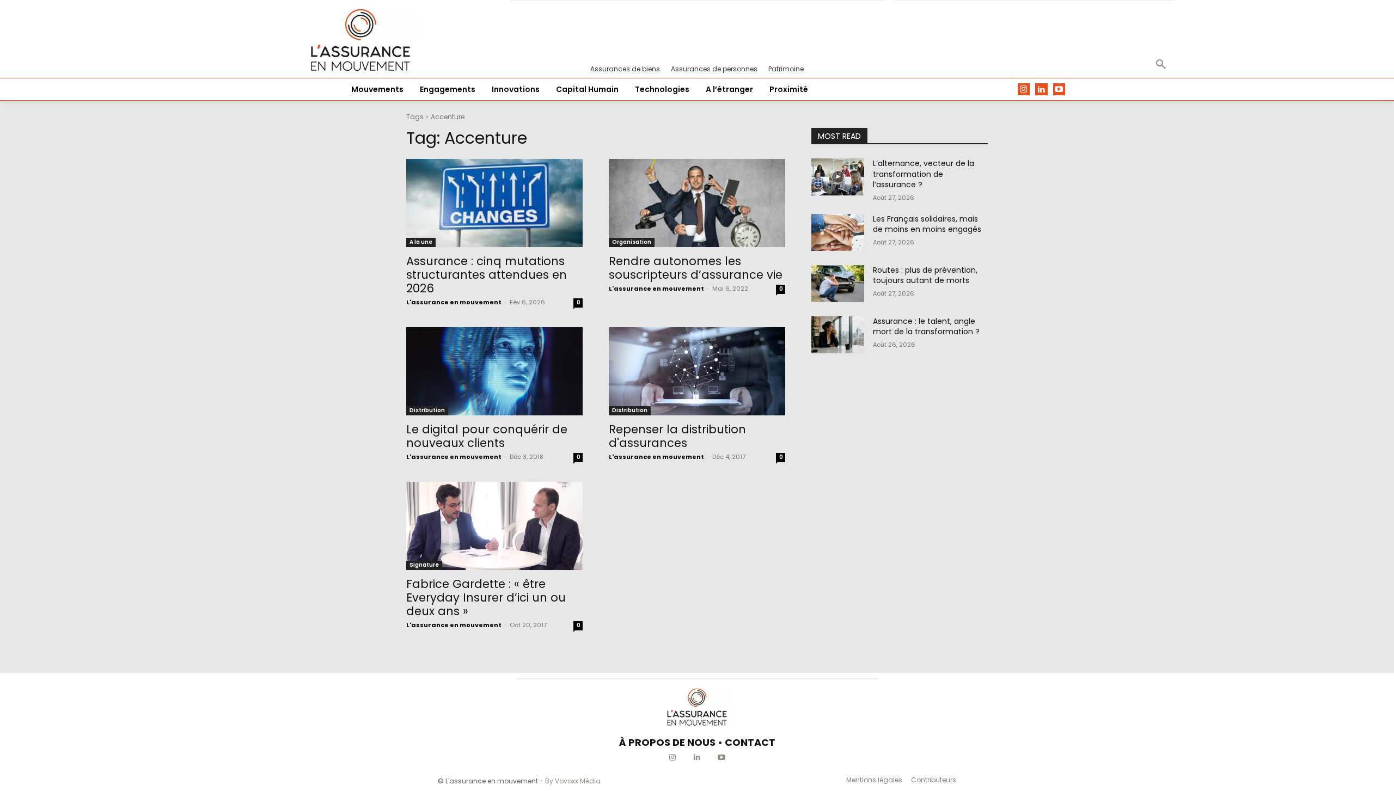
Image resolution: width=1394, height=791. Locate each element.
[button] (1161, 65)
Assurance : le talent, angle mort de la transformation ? (926, 327)
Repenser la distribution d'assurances (677, 436)
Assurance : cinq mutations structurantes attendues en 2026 (486, 274)
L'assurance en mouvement (454, 302)
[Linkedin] (1041, 89)
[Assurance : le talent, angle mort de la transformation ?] (837, 334)
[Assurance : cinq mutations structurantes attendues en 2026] (494, 203)
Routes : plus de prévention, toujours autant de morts (925, 275)
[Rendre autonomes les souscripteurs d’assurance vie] (697, 203)
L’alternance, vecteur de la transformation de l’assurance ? (923, 174)
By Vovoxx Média (573, 781)
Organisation (631, 242)
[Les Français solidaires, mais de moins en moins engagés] (837, 232)
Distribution (427, 410)
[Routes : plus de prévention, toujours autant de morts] (837, 283)
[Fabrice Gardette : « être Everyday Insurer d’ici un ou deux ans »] (494, 526)
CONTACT (750, 742)
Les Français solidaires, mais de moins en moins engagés (927, 224)
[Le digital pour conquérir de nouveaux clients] (494, 371)
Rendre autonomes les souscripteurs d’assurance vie (695, 268)
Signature (424, 565)
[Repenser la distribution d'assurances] (697, 371)
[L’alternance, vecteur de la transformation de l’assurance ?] (837, 176)
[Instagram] (1024, 89)
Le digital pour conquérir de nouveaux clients (486, 436)
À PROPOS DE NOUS (667, 742)
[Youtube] (1059, 89)
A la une (420, 242)
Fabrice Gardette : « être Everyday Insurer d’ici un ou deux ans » (486, 597)
